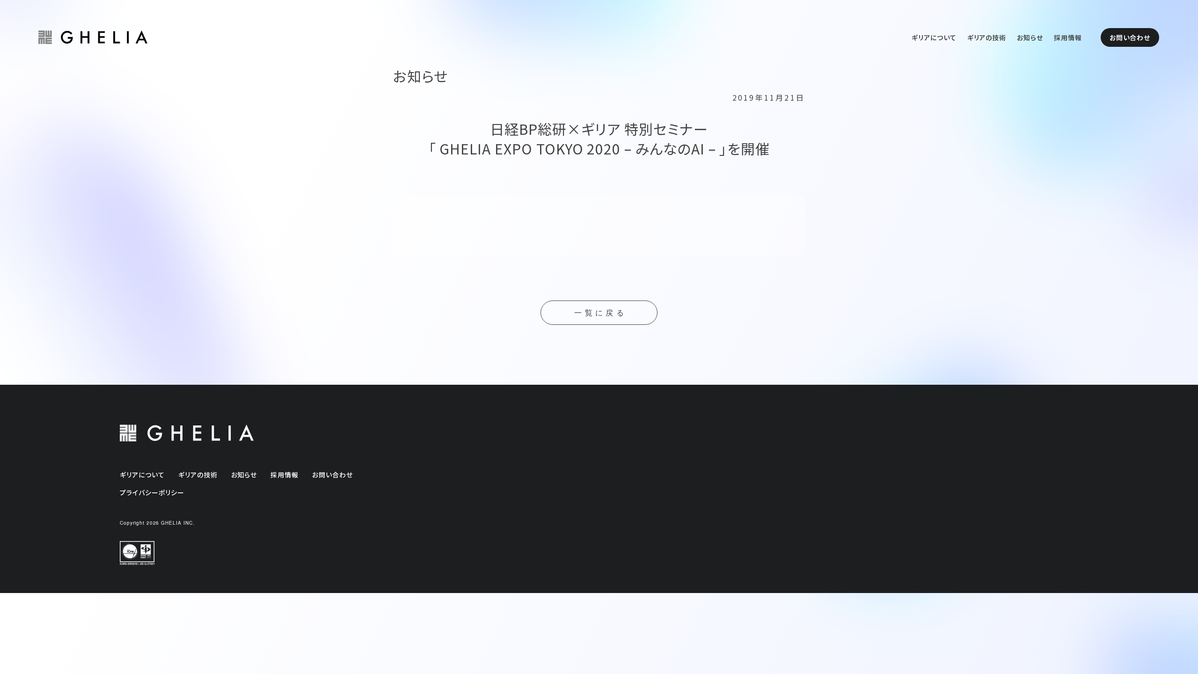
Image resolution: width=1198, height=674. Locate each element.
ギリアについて (934, 37)
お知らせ (1030, 37)
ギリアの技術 (987, 37)
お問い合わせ (1130, 37)
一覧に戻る (600, 313)
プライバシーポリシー (152, 492)
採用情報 (1068, 37)
